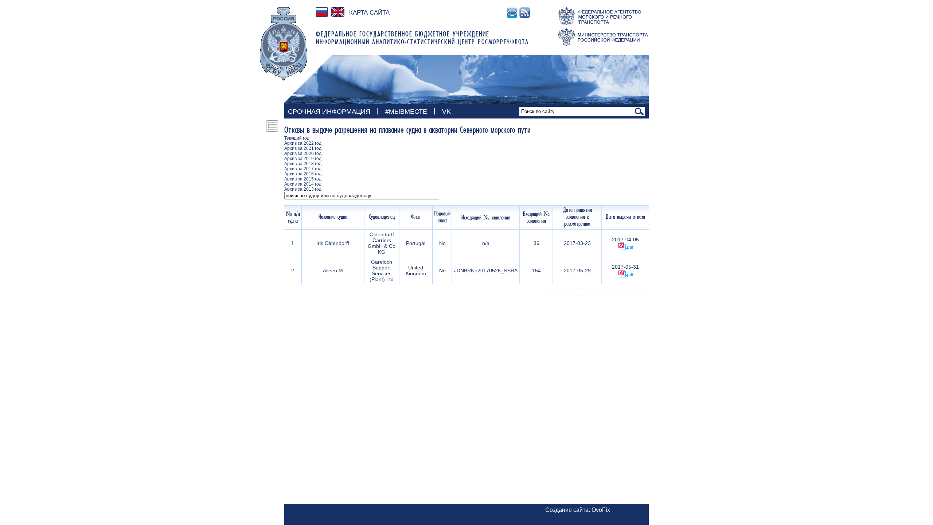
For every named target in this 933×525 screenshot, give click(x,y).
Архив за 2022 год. (303, 143)
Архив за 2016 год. (303, 173)
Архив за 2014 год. (303, 184)
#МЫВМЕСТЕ (406, 111)
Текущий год (296, 138)
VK (446, 111)
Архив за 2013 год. (303, 189)
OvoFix (601, 510)
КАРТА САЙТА (369, 12)
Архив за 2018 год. (303, 163)
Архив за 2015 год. (303, 179)
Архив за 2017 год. (303, 168)
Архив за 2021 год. (303, 148)
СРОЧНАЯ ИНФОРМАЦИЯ (329, 111)
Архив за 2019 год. (303, 158)
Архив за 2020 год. (303, 153)
